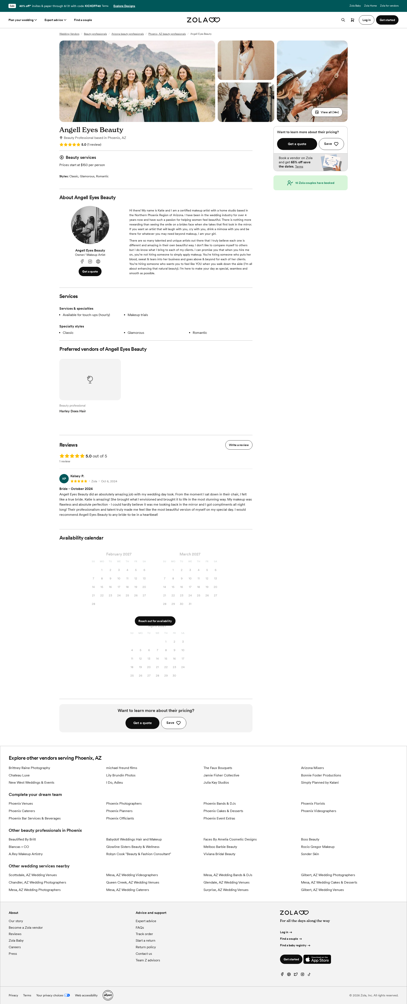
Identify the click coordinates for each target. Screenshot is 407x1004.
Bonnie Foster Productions (321, 775)
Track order (144, 934)
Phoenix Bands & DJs (220, 803)
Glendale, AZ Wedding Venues (226, 882)
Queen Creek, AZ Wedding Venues (132, 882)
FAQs (140, 928)
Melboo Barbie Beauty (220, 847)
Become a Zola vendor (26, 928)
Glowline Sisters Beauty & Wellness (132, 847)
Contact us (144, 954)
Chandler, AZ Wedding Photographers (37, 882)
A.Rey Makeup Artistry (26, 854)
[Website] (98, 262)
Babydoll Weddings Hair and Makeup (134, 839)
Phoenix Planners (119, 811)
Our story (16, 921)
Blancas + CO (19, 847)
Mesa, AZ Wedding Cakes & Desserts (329, 882)
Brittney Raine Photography (29, 768)
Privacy (13, 995)
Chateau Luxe (19, 775)
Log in (284, 932)
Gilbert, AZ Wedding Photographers (328, 875)
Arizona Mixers (312, 768)
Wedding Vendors (69, 33)
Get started (291, 959)
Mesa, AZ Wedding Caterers (127, 890)
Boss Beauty (310, 839)
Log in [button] (366, 20)
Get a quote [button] (90, 271)
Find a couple (83, 20)
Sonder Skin (310, 854)
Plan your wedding (20, 20)
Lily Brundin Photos (120, 775)
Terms (105, 5)
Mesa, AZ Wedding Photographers (35, 890)
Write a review (239, 445)
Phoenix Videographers (318, 811)
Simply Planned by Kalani (320, 782)
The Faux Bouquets (218, 768)
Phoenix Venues (21, 803)
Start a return (145, 940)
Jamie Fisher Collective (221, 775)
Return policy (146, 947)
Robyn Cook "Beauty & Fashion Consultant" (138, 854)
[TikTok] (309, 975)
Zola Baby (355, 5)
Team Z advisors (148, 960)
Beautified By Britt (22, 839)
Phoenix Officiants (120, 818)
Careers (15, 947)
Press (13, 954)
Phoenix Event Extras (219, 818)
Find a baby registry (293, 945)
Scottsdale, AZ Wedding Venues (33, 875)
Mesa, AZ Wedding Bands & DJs (228, 875)
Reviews (15, 934)
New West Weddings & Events (31, 782)
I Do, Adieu (114, 782)
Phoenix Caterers (22, 811)
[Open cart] (352, 20)
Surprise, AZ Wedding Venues (226, 890)
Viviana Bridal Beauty (219, 854)
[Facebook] (82, 262)
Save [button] (170, 723)
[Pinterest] (289, 975)
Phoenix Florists (313, 803)
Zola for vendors (389, 5)
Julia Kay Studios (216, 782)
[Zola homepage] (203, 19)
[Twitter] (296, 975)
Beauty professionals (95, 33)
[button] (327, 112)
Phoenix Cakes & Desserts (223, 811)
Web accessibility (86, 995)
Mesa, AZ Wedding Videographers (132, 875)
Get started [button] (387, 20)
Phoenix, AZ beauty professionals (167, 33)
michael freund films (121, 768)
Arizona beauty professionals (128, 33)
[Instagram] (90, 262)
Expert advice (54, 20)
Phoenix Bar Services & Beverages (35, 818)
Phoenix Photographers (124, 803)
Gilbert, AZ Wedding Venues (322, 890)
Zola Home (370, 5)
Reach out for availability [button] (155, 621)
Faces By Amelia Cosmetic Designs (230, 839)
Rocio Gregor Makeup (318, 847)
